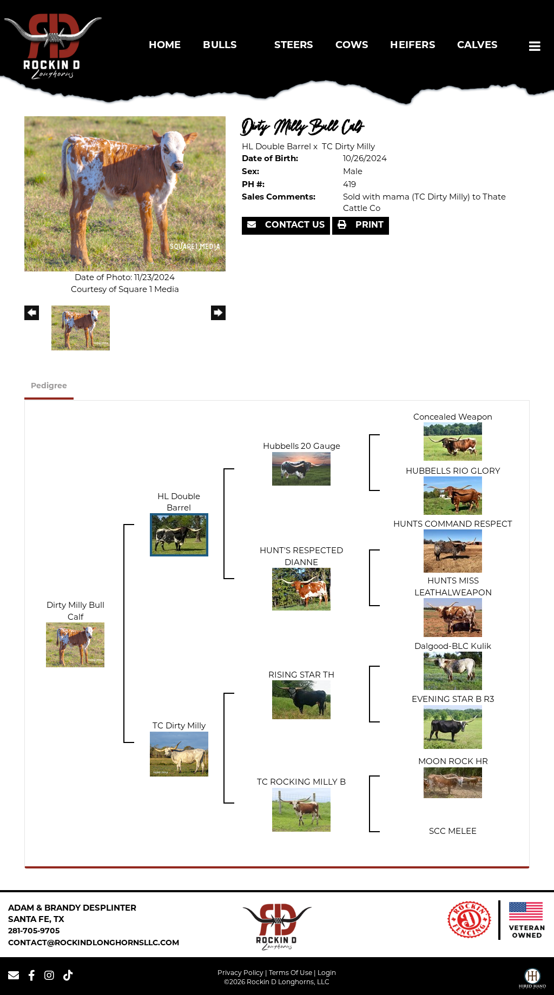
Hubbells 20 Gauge (301, 446)
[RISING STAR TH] (301, 699)
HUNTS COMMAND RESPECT (452, 524)
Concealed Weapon (452, 417)
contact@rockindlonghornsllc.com (93, 943)
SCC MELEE (453, 831)
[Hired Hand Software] (532, 980)
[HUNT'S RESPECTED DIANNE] (301, 588)
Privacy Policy (240, 973)
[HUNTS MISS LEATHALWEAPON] (453, 617)
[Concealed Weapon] (453, 441)
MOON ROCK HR (453, 761)
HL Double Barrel (276, 146)
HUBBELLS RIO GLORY (453, 471)
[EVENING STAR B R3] (453, 726)
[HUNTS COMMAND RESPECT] (453, 550)
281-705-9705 (34, 931)
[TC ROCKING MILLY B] (301, 809)
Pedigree (49, 386)
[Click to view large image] (125, 193)
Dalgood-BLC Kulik (452, 646)
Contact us (293, 225)
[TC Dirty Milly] (179, 753)
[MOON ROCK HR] (453, 782)
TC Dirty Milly (348, 146)
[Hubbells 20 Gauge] (301, 468)
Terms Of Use (290, 973)
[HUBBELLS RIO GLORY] (453, 495)
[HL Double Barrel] (179, 534)
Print (368, 225)
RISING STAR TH (301, 674)
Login (327, 973)
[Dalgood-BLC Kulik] (453, 670)
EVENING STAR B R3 (453, 699)
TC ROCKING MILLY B (301, 782)
